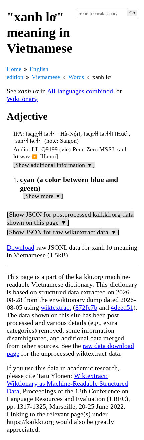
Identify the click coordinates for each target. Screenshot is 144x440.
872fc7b (86, 307)
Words (76, 77)
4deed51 (122, 307)
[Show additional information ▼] (54, 165)
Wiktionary (22, 98)
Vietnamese (46, 77)
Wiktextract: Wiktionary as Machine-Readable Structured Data (67, 383)
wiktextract (56, 307)
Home (14, 69)
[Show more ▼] (43, 196)
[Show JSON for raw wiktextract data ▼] (63, 232)
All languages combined (80, 91)
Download (20, 247)
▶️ (35, 156)
